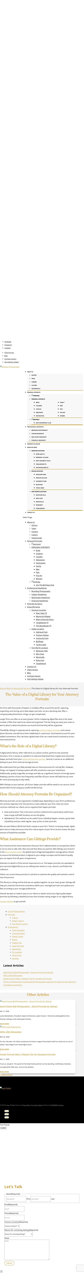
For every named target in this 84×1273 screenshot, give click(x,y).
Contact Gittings (7, 901)
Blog (6, 356)
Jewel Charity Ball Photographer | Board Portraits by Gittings (28, 972)
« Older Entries (6, 1075)
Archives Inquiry (10, 359)
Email (11, 1204)
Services (27, 688)
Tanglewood (40, 508)
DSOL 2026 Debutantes (12, 975)
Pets (61, 409)
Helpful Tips (17, 943)
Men (61, 405)
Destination (40, 416)
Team (33, 378)
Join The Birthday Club (43, 423)
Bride (37, 402)
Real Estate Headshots (39, 437)
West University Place (43, 461)
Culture (34, 385)
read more (4, 1024)
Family (62, 402)
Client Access (9, 353)
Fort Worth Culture (20, 924)
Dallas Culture (18, 921)
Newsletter (16, 949)
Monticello (40, 502)
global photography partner (33, 759)
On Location (17, 952)
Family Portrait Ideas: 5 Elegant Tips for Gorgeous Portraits (27, 978)
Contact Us (31, 512)
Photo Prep (16, 955)
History (34, 375)
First (28, 1199)
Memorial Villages (42, 457)
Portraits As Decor (33, 444)
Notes (6, 1238)
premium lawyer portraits (49, 730)
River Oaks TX (40, 454)
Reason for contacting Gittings (21, 1230)
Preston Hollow (41, 478)
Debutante (39, 412)
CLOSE (3, 1128)
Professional (17, 688)
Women (62, 416)
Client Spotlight (18, 930)
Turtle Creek (40, 488)
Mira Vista (39, 498)
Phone (11, 1213)
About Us (30, 372)
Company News (18, 933)
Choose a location (16, 1222)
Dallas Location (37, 471)
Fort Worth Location (39, 491)
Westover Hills (41, 495)
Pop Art (62, 412)
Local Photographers (16, 911)
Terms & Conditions (37, 1105)
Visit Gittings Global (11, 362)
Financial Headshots (39, 440)
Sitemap (60, 1105)
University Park (41, 481)
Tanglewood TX (41, 464)
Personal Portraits (33, 392)
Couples (38, 409)
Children (39, 405)
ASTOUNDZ (54, 1105)
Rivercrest (39, 505)
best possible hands (13, 852)
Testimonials (36, 388)
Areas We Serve (32, 447)
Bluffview (39, 484)
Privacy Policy (26, 1105)
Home (2, 688)
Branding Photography (40, 430)
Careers (34, 382)
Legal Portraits (18, 946)
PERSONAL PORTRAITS (38, 399)
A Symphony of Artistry (12, 985)
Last (52, 1199)
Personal (11, 914)
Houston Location (38, 451)
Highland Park (41, 474)
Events (15, 939)
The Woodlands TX (42, 467)
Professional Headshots (35, 427)
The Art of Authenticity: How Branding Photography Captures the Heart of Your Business (39, 982)
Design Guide (17, 936)
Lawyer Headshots (38, 433)
